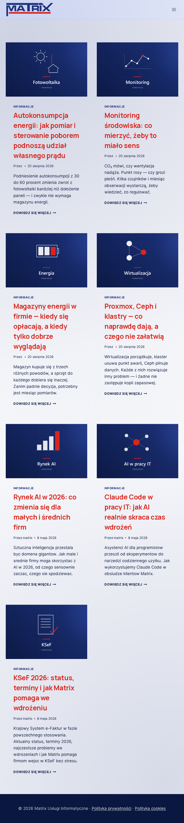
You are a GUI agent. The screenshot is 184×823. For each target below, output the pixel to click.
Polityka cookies (150, 808)
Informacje (23, 106)
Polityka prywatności (111, 808)
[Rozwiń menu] (173, 9)
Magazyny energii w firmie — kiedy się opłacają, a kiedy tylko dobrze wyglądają (44, 326)
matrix (27, 538)
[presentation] (46, 69)
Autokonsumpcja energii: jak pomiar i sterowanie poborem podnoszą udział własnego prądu (46, 135)
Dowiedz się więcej (34, 213)
